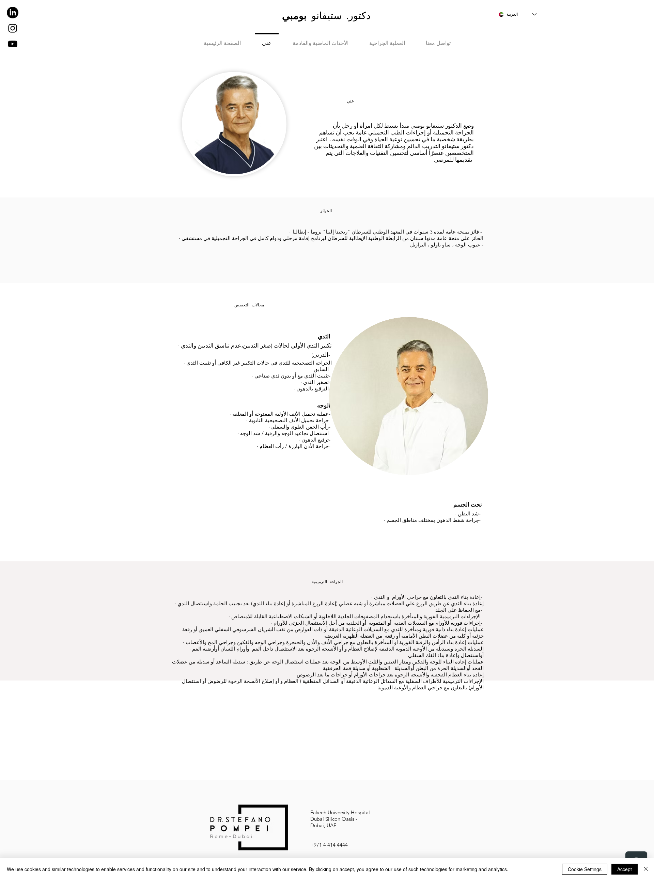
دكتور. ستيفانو (326, 15)
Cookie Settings (585, 869)
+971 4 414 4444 (329, 845)
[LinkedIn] (12, 12)
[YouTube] (12, 44)
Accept (624, 869)
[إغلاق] (646, 869)
